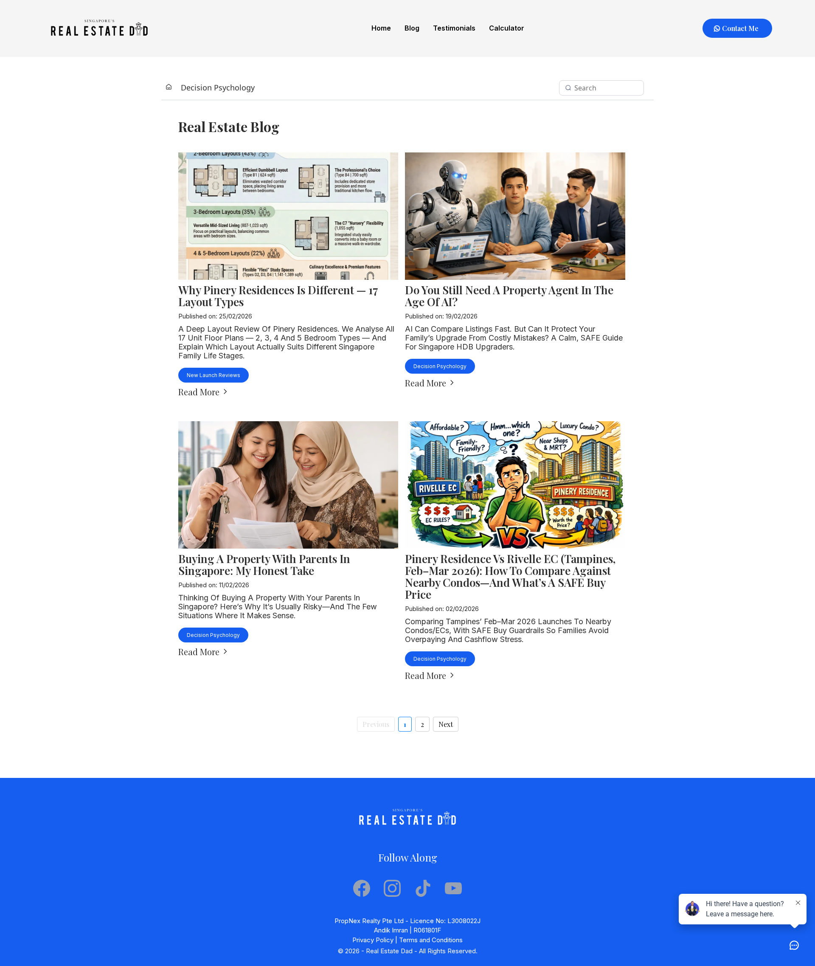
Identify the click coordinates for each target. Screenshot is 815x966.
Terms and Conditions (431, 940)
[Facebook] (361, 888)
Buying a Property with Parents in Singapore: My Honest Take (264, 564)
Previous (376, 724)
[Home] (169, 87)
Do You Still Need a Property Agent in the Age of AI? (509, 295)
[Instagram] (392, 888)
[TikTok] (423, 888)
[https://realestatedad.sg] (99, 28)
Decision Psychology (218, 87)
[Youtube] (453, 888)
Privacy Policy (372, 940)
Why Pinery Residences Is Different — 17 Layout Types (278, 295)
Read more (198, 391)
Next (445, 724)
